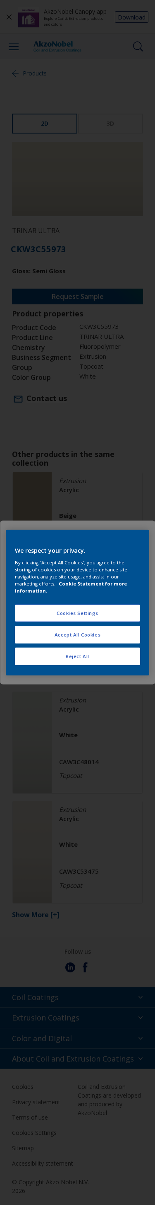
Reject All (77, 656)
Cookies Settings (77, 613)
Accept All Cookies (77, 634)
